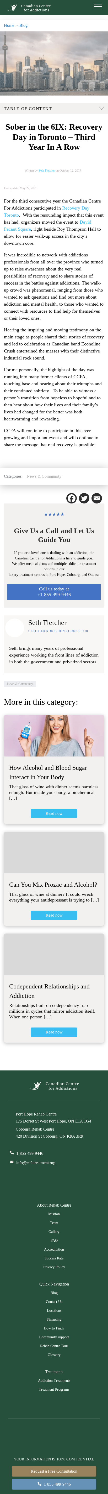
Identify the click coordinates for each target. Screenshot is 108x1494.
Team (54, 1223)
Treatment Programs (54, 1389)
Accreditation (54, 1249)
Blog (54, 1293)
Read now (54, 813)
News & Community (44, 476)
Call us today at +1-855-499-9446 (54, 591)
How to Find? (54, 1328)
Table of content (28, 108)
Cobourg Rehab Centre (35, 1129)
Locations (54, 1311)
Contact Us (54, 1302)
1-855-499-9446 (29, 1153)
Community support (54, 1337)
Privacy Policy (54, 1267)
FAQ (54, 1241)
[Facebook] (71, 498)
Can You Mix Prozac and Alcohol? (53, 884)
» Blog (22, 25)
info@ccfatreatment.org (35, 1163)
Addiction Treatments (54, 1381)
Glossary (54, 1355)
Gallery (54, 1232)
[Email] (96, 498)
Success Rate (54, 1258)
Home (9, 25)
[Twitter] (84, 498)
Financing (54, 1319)
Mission (54, 1214)
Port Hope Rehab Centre (36, 1114)
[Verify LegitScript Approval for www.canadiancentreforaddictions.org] (68, 1181)
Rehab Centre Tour (54, 1346)
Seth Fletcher (47, 170)
